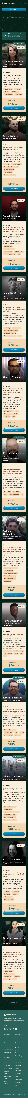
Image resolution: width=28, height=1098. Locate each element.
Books (16, 1076)
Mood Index (18, 1073)
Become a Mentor (8, 1049)
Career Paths (18, 1079)
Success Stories (19, 1038)
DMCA (14, 1094)
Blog (16, 1085)
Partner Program (19, 1056)
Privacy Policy (16, 1092)
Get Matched (7, 1038)
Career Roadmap (8, 1068)
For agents (20, 1094)
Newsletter (18, 1065)
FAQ (5, 1092)
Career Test (7, 1065)
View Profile (14, 108)
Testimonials (7, 1057)
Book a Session (8, 1046)
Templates (18, 1082)
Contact (6, 1025)
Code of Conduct (7, 1094)
